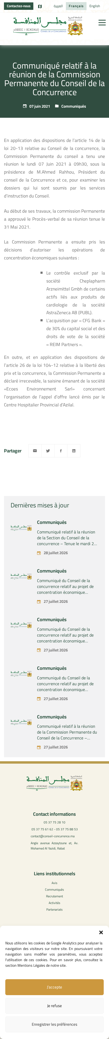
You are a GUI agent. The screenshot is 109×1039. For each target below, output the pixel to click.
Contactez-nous (18, 6)
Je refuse (54, 1005)
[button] (101, 932)
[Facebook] (60, 450)
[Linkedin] (73, 450)
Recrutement (54, 896)
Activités (54, 903)
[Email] (35, 450)
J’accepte (54, 987)
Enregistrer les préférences (54, 1024)
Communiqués (73, 106)
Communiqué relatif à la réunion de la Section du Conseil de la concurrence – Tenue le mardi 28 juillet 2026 (66, 540)
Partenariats (54, 909)
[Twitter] (47, 450)
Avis (54, 883)
